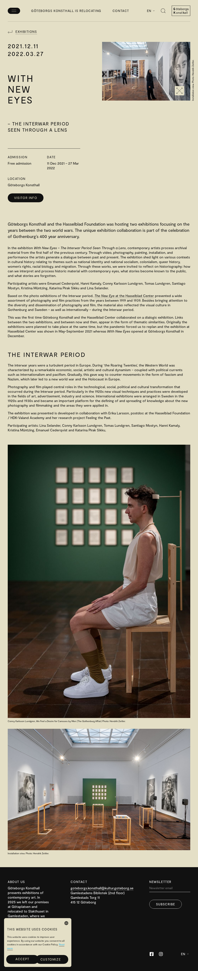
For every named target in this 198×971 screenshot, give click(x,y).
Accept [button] (22, 959)
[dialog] (38, 942)
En (149, 11)
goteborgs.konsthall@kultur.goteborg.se (102, 888)
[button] (52, 959)
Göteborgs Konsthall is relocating (66, 11)
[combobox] (66, 923)
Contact (121, 11)
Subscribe (165, 904)
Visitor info (25, 198)
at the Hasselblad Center (124, 296)
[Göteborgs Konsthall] (181, 11)
